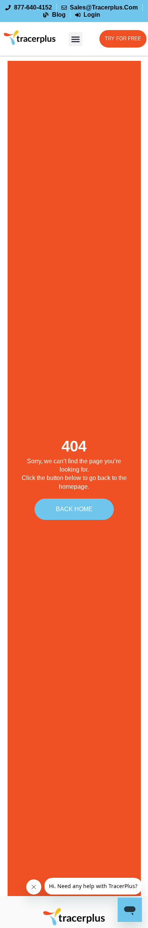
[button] (75, 39)
